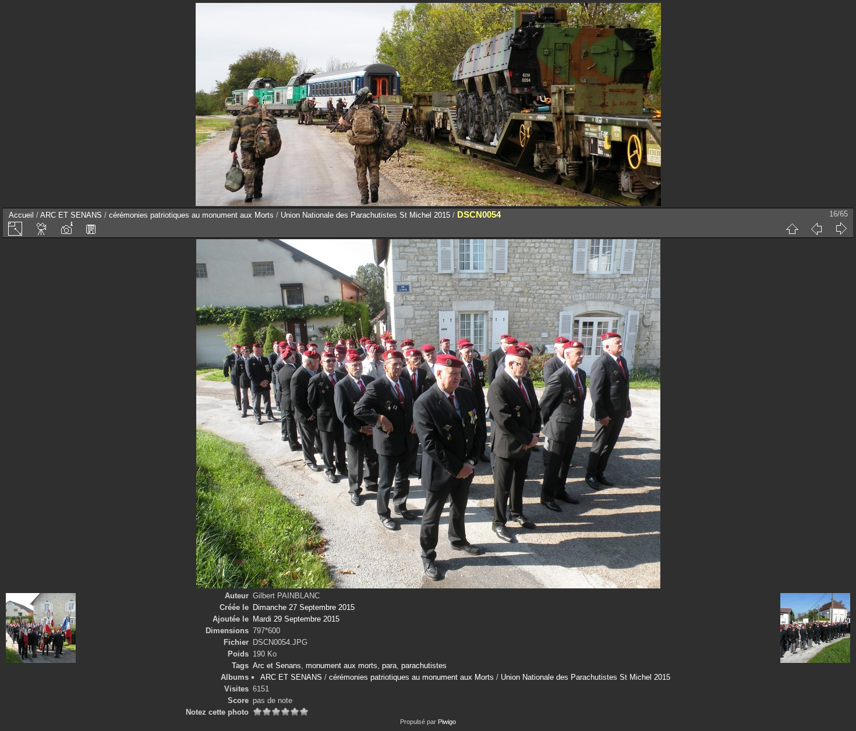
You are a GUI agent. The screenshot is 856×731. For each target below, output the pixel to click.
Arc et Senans (277, 665)
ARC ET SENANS (71, 215)
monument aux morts (341, 665)
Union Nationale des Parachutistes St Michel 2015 (365, 215)
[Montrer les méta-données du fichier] (66, 228)
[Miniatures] (792, 228)
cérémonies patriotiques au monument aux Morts (191, 215)
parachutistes (424, 665)
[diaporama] (42, 228)
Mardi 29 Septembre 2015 (296, 619)
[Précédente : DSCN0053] (816, 228)
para (389, 665)
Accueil (21, 215)
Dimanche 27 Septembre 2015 (304, 607)
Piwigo (447, 721)
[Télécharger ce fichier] (91, 228)
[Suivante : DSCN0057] (841, 228)
